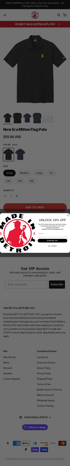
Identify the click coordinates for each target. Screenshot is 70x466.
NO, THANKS (52, 246)
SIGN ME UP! (52, 240)
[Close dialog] (68, 215)
